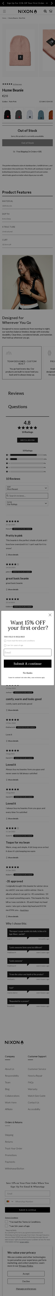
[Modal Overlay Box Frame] (27, 648)
